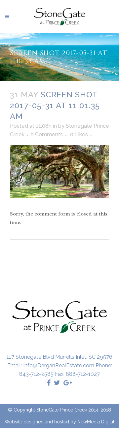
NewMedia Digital (95, 421)
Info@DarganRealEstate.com (58, 365)
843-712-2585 (36, 374)
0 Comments (46, 134)
